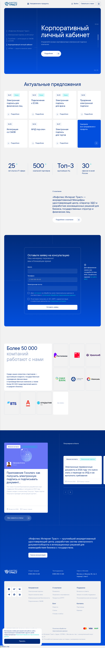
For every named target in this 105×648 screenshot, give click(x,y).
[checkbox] (28, 293)
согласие (37, 293)
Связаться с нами (87, 4)
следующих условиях (58, 301)
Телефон (31, 276)
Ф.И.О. (30, 267)
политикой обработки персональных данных (58, 295)
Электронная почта (35, 285)
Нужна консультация (38, 555)
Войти (76, 4)
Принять (22, 641)
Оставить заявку (52, 307)
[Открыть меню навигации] (99, 4)
